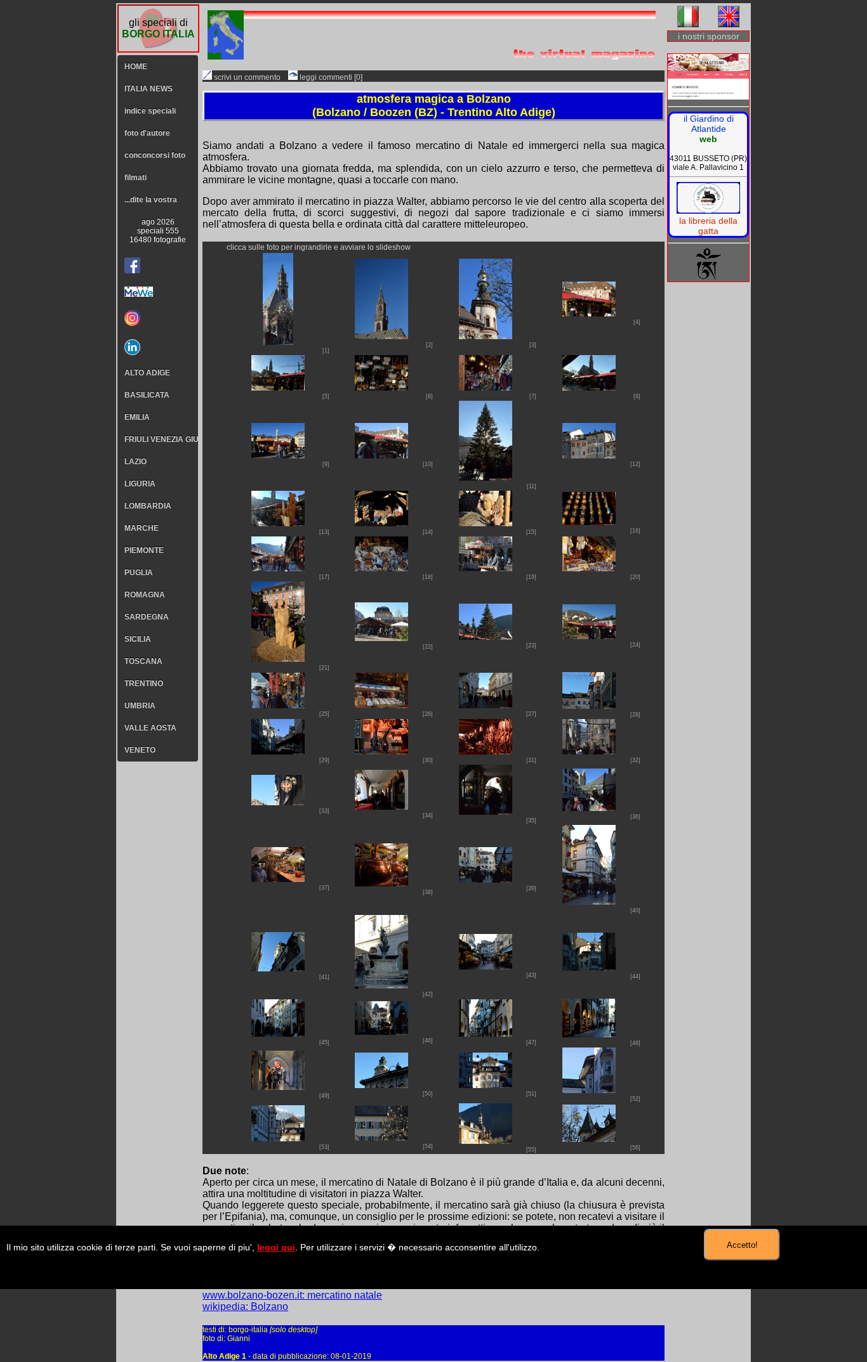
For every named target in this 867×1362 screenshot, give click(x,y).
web (708, 139)
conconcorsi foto (154, 155)
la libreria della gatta (708, 226)
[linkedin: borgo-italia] (157, 347)
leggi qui (276, 1247)
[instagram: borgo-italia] (157, 318)
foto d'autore (147, 133)
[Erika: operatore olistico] (708, 77)
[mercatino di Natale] (278, 341)
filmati (135, 177)
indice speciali (150, 111)
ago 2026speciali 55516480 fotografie (157, 230)
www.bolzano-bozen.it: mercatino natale (292, 1295)
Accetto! (742, 1245)
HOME (135, 66)
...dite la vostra (150, 199)
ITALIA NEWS (148, 88)
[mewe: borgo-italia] (157, 291)
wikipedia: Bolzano (245, 1306)
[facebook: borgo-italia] (132, 265)
